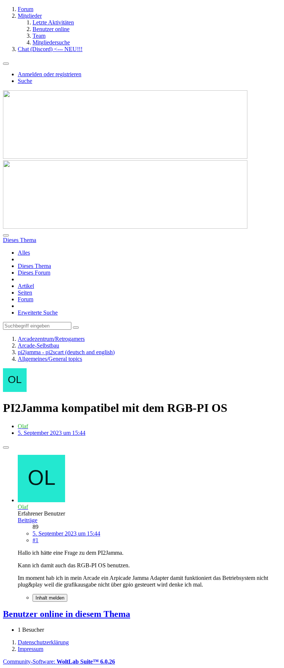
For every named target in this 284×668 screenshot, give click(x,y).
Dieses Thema (34, 266)
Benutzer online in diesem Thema (66, 614)
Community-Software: (59, 661)
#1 (35, 540)
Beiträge (27, 520)
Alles (24, 252)
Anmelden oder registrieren (49, 74)
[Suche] (6, 235)
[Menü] (6, 64)
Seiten (25, 292)
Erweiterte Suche (38, 312)
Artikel (26, 286)
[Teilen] (6, 447)
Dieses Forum (34, 272)
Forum (25, 299)
